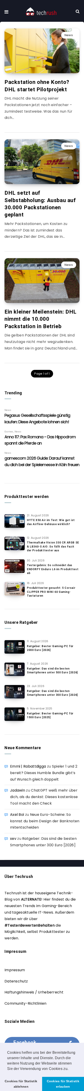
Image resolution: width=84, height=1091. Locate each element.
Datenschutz (16, 981)
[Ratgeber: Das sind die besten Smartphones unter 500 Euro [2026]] (14, 669)
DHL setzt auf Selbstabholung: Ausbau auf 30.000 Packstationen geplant (40, 204)
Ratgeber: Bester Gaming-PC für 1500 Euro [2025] (50, 715)
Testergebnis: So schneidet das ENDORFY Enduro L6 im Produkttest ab (52, 569)
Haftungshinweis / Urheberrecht (33, 992)
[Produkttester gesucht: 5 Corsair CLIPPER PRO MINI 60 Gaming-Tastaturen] (14, 589)
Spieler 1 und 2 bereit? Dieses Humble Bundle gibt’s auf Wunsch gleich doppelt (43, 773)
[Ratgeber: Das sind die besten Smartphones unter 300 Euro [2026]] (14, 691)
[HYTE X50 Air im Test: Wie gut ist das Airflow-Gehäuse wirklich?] (14, 521)
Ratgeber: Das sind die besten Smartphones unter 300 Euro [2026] (52, 693)
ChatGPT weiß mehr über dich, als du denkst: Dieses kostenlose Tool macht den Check (44, 797)
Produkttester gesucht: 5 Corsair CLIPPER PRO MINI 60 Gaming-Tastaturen (51, 591)
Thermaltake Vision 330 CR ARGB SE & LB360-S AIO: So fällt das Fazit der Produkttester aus (53, 546)
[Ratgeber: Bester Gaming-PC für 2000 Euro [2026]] (14, 647)
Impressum (14, 970)
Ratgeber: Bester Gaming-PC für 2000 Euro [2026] (50, 648)
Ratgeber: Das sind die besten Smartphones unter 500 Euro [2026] (52, 670)
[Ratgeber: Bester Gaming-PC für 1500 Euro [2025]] (14, 714)
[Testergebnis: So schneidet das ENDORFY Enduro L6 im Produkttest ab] (14, 566)
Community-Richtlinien (25, 1003)
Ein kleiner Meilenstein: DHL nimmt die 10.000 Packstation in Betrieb (40, 319)
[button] (70, 1069)
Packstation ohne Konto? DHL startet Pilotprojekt (36, 85)
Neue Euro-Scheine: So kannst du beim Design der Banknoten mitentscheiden (45, 821)
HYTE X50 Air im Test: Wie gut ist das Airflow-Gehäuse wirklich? (51, 522)
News (69, 35)
